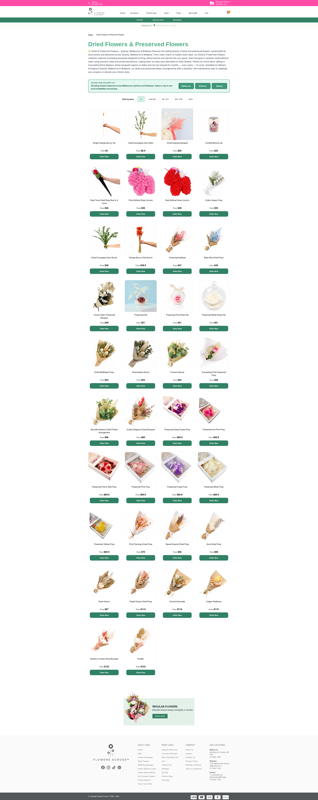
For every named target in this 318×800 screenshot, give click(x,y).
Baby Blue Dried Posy (214, 257)
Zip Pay (165, 772)
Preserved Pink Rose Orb (177, 314)
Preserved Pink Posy (141, 486)
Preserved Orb (140, 314)
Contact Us (190, 757)
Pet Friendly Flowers (146, 776)
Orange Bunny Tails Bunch (141, 257)
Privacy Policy (192, 761)
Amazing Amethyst (177, 257)
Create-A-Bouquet (145, 757)
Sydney (139, 20)
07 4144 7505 (215, 768)
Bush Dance (104, 601)
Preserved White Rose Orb (214, 314)
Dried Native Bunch (140, 372)
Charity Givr (167, 765)
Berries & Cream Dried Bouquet (104, 658)
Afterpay (165, 769)
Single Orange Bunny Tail (104, 142)
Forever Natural (177, 372)
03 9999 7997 (215, 757)
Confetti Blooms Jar (213, 142)
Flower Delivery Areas (147, 769)
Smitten (140, 658)
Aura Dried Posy (214, 544)
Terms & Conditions (194, 769)
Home (122, 13)
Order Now (104, 156)
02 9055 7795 (215, 780)
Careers (189, 754)
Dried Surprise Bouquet (177, 142)
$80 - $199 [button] (178, 99)
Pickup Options (144, 780)
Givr (163, 761)
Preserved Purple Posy (177, 486)
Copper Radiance (214, 601)
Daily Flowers (143, 761)
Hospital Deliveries (170, 750)
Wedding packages (146, 765)
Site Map (165, 780)
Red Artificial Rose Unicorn (177, 200)
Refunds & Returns (193, 765)
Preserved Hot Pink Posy (214, 429)
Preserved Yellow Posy (104, 544)
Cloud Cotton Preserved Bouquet (104, 316)
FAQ (139, 754)
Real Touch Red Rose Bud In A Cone (104, 202)
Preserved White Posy (214, 486)
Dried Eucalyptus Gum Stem (140, 142)
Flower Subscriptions (146, 772)
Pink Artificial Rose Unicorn (141, 200)
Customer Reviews (169, 754)
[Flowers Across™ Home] (96, 11)
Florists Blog (167, 776)
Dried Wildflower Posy (104, 372)
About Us (189, 750)
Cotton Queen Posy (213, 200)
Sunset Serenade (177, 601)
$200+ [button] (191, 99)
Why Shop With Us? (170, 757)
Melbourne (158, 20)
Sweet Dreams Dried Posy (177, 544)
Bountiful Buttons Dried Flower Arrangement (104, 431)
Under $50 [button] (152, 99)
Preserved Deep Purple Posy (177, 429)
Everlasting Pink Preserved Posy (214, 374)
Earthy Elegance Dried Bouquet (141, 429)
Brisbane (177, 20)
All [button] (141, 99)
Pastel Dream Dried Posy (141, 601)
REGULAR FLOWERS (164, 706)
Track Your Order (145, 784)
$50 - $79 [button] (165, 99)
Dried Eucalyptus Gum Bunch (104, 257)
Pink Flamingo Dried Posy (140, 544)
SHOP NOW (160, 716)
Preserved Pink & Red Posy (104, 486)
